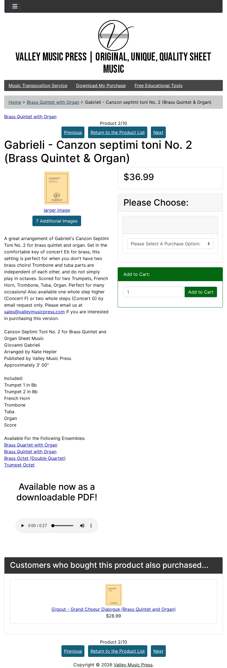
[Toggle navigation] (15, 6)
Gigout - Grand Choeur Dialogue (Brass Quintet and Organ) (113, 609)
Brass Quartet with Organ (30, 445)
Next (158, 132)
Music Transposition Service (38, 85)
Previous (73, 132)
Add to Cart (200, 292)
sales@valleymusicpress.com (34, 311)
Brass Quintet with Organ (53, 102)
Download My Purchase (101, 85)
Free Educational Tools (158, 85)
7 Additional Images (57, 221)
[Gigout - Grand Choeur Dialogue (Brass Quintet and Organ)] (113, 594)
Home (15, 102)
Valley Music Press (133, 664)
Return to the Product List (118, 132)
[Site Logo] (113, 35)
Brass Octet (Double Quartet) (35, 458)
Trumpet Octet (19, 465)
